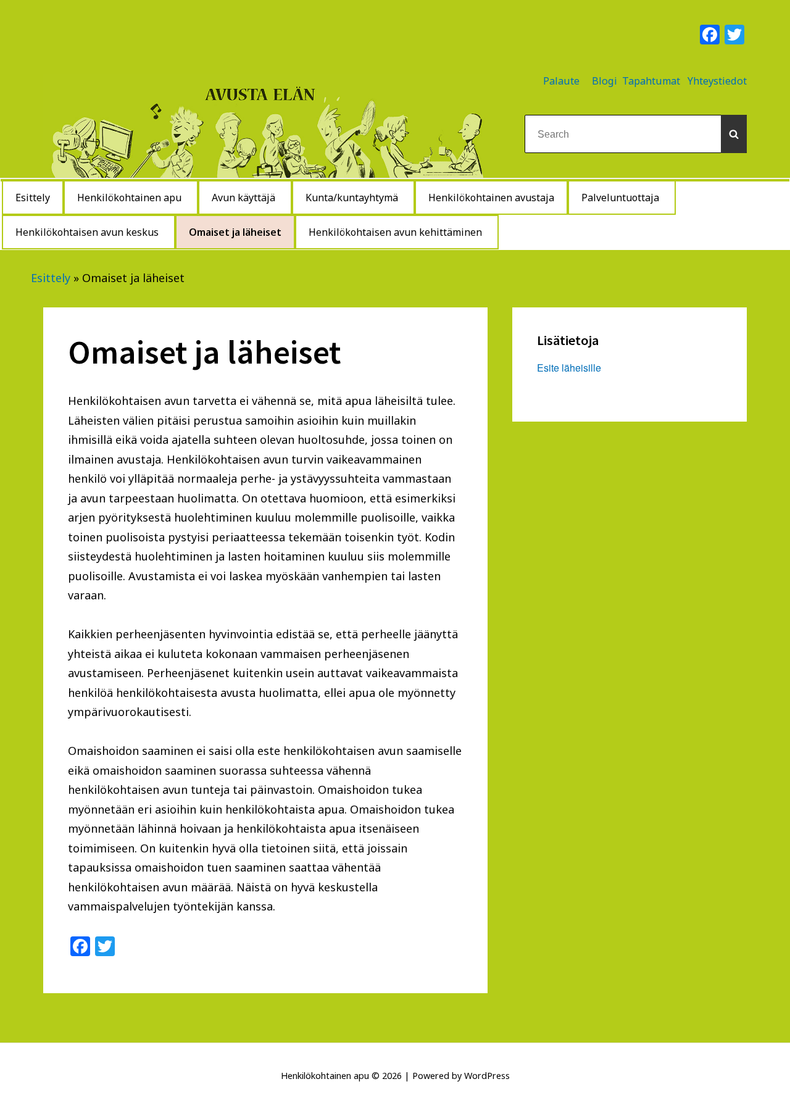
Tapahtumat (651, 81)
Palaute (561, 81)
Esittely (50, 277)
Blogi (604, 81)
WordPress (487, 1075)
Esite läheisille (569, 367)
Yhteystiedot (717, 81)
